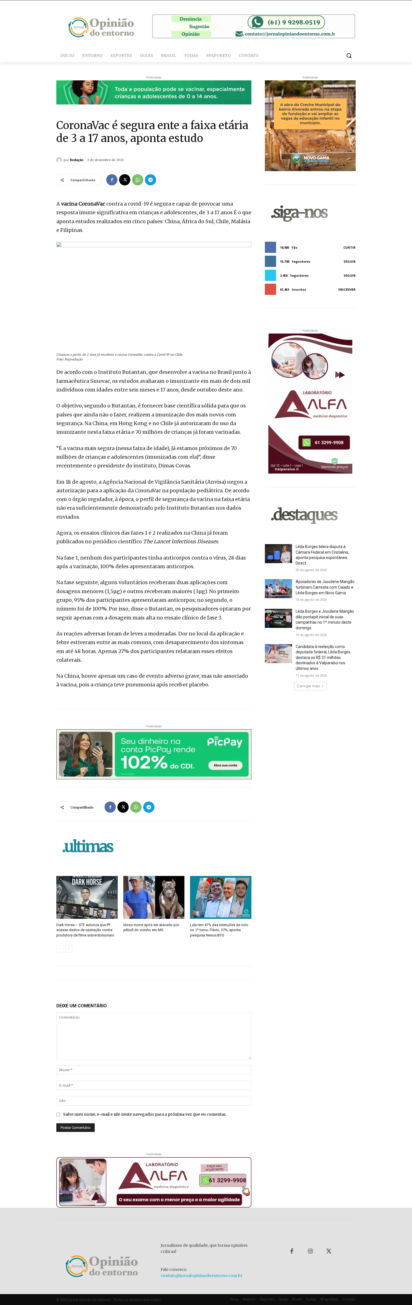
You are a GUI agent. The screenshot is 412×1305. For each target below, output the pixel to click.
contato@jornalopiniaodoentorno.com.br (201, 1275)
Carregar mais (308, 686)
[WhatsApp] (137, 179)
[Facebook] (111, 179)
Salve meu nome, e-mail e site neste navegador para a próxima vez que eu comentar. (144, 1114)
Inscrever (347, 289)
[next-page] (68, 948)
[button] (349, 55)
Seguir (350, 261)
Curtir (349, 247)
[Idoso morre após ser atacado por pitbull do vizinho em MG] (154, 897)
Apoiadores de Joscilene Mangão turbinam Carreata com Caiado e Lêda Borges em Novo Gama (325, 587)
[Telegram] (150, 179)
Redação (77, 160)
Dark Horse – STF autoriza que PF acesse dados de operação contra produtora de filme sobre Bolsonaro (85, 930)
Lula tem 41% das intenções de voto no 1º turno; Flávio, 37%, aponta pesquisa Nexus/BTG (219, 930)
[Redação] (60, 160)
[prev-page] (59, 948)
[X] (124, 179)
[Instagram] (310, 1251)
